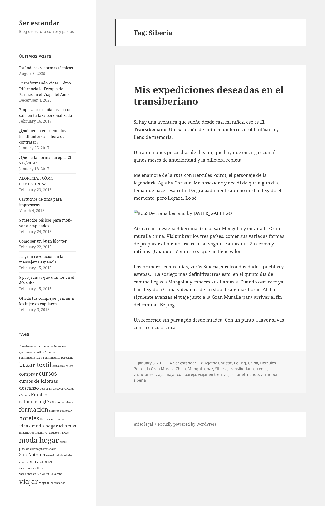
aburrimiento (27, 346)
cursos (48, 373)
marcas (64, 432)
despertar (46, 388)
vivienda (59, 483)
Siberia (221, 368)
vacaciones (41, 461)
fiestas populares (62, 402)
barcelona (67, 357)
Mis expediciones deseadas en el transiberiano (209, 95)
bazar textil (35, 364)
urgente (24, 462)
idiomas (67, 426)
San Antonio (32, 454)
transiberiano (241, 368)
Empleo (39, 395)
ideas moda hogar (38, 426)
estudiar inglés (35, 401)
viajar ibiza (46, 483)
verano (58, 474)
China (253, 363)
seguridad (52, 455)
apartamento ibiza (30, 357)
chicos (69, 365)
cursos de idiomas (38, 381)
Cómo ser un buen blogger (43, 241)
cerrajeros (58, 365)
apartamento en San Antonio (37, 352)
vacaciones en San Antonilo (36, 474)
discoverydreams (63, 388)
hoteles (29, 418)
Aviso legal (143, 424)
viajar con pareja (181, 374)
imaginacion (26, 432)
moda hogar (39, 440)
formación (33, 409)
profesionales (47, 449)
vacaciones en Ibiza (31, 468)
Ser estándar (184, 363)
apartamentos (51, 357)
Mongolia (196, 368)
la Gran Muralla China (166, 368)
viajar (28, 481)
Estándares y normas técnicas (46, 67)
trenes (261, 368)
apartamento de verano (51, 346)
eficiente (24, 395)
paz (210, 368)
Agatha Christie (218, 363)
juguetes (53, 432)
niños (63, 441)
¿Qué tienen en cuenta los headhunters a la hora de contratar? (42, 136)
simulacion (66, 455)
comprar (28, 374)
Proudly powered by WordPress (187, 424)
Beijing (240, 363)
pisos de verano (29, 449)
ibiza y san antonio (52, 419)
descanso (29, 388)
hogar (68, 410)
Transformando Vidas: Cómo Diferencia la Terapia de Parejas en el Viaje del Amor (45, 88)
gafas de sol (56, 410)
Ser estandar (39, 22)
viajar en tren (210, 374)
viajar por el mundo (241, 374)
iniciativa (41, 432)
